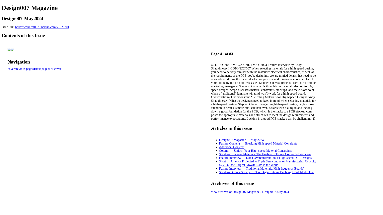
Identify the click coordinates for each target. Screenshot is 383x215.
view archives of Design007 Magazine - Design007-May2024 (250, 192)
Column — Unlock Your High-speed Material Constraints (255, 150)
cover (11, 68)
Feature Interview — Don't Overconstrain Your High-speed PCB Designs (265, 157)
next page (41, 68)
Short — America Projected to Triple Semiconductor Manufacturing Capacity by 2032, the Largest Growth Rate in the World (267, 163)
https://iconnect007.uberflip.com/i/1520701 (42, 27)
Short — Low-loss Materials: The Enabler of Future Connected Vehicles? (265, 154)
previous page (23, 68)
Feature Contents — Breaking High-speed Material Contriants (258, 143)
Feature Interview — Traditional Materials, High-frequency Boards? (262, 168)
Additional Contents (231, 147)
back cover (54, 68)
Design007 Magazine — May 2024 (241, 140)
